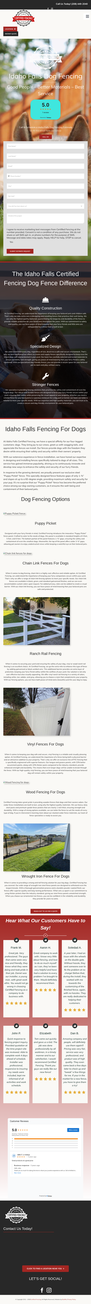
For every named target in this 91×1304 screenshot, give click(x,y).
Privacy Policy (71, 1299)
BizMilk (64, 1299)
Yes (11, 242)
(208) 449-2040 (79, 3)
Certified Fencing (35, 1299)
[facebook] (48, 9)
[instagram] (52, 9)
